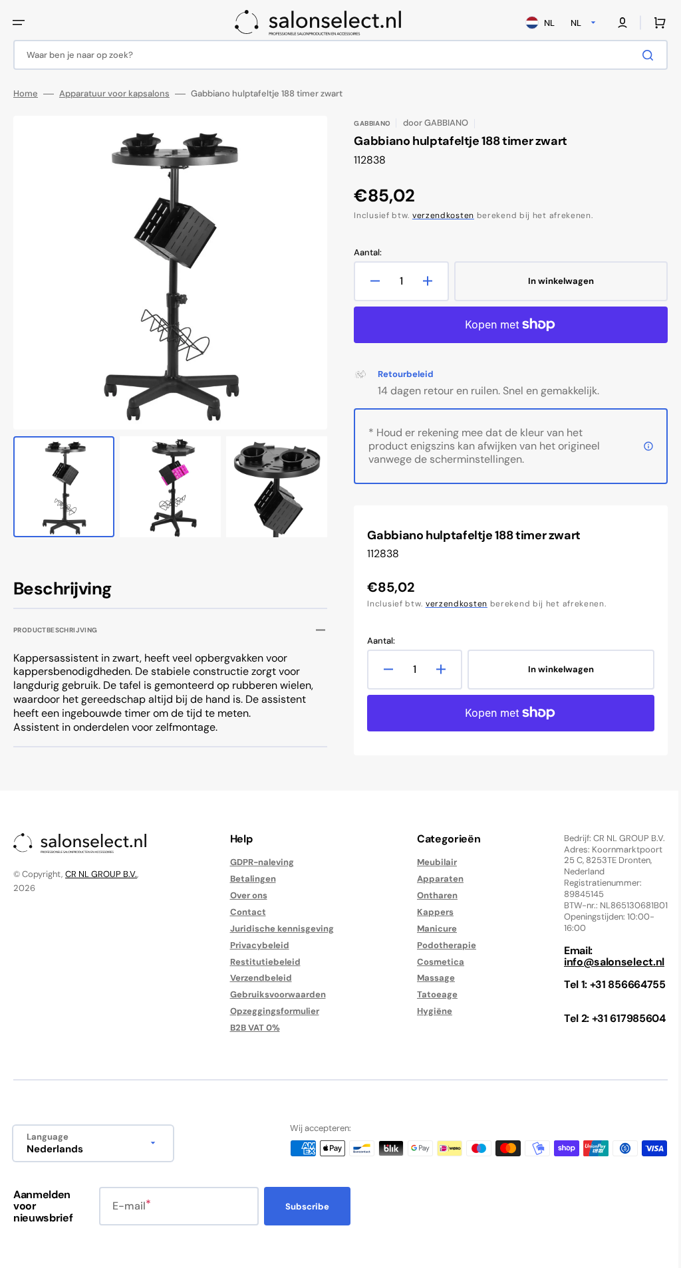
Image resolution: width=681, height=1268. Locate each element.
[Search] (640, 55)
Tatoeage (430, 994)
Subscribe (307, 1206)
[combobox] (335, 55)
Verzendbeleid (258, 977)
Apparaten (433, 878)
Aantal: (363, 252)
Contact (245, 912)
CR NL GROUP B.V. (101, 874)
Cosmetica (434, 961)
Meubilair (430, 862)
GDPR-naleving (259, 862)
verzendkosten (439, 215)
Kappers (428, 912)
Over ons (245, 895)
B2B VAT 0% (252, 1027)
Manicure (430, 928)
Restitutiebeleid (262, 961)
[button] (18, 22)
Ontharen (430, 895)
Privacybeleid (256, 945)
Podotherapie (440, 945)
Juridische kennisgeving (279, 928)
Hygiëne (428, 1011)
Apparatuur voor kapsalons (114, 93)
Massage (429, 977)
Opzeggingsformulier (271, 1011)
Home (25, 93)
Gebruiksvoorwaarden (275, 994)
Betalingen (250, 878)
